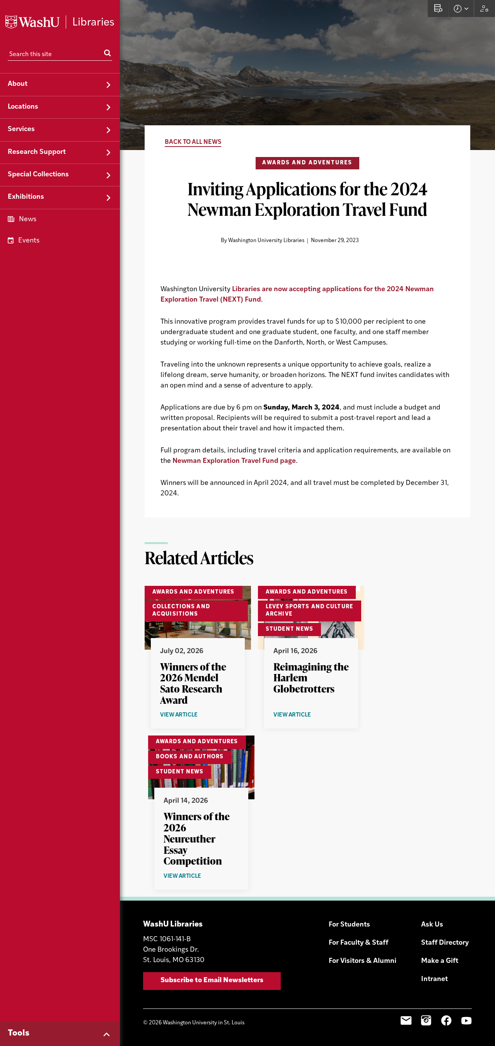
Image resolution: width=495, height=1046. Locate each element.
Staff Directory (445, 943)
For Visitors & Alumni (362, 961)
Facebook (446, 1020)
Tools (18, 1033)
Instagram (426, 1020)
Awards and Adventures (307, 163)
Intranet (434, 979)
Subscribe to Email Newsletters (211, 980)
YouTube (466, 1020)
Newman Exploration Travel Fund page (234, 461)
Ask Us (432, 924)
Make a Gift (439, 961)
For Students (349, 924)
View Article (193, 715)
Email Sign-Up (406, 1020)
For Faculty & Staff (358, 943)
